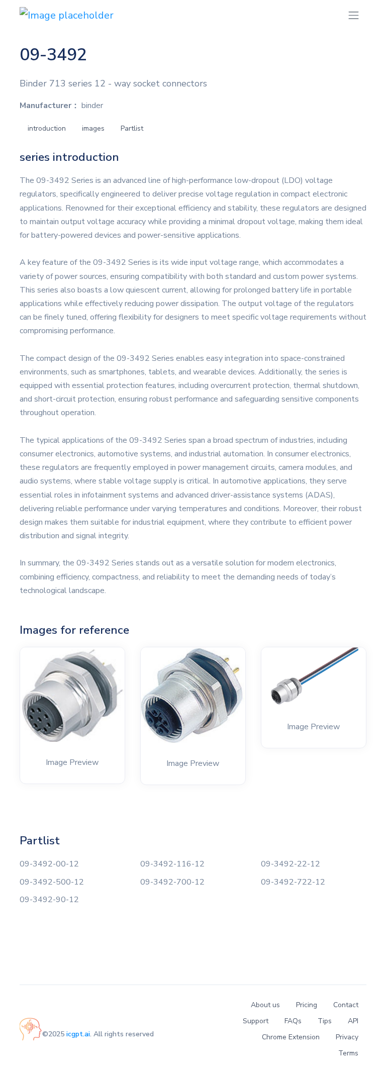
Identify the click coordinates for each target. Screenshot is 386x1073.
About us (265, 1005)
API (353, 1021)
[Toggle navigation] (353, 15)
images (93, 128)
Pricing (306, 1005)
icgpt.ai (78, 1034)
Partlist (132, 128)
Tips (325, 1021)
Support (255, 1021)
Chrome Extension (291, 1037)
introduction (47, 128)
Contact (345, 1005)
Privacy (347, 1037)
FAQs (293, 1021)
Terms (348, 1053)
